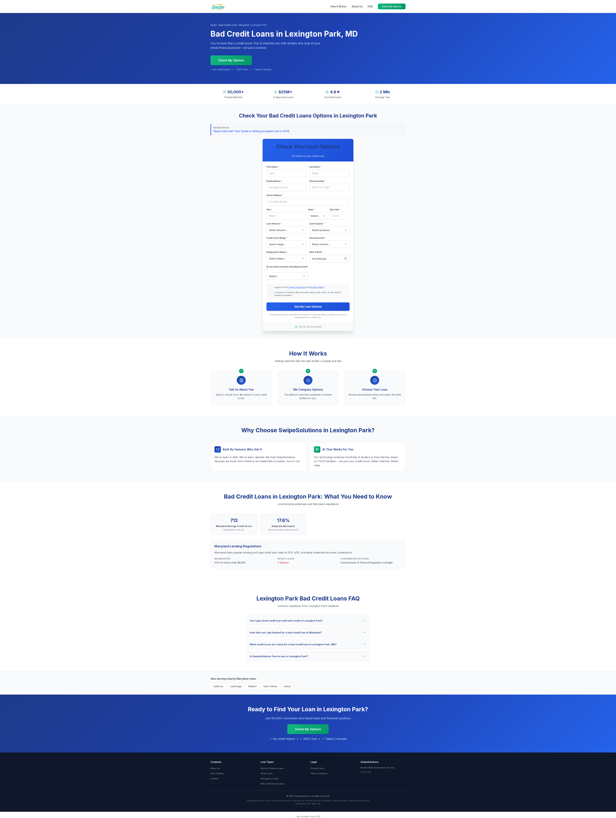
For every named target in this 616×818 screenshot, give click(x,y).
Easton (287, 686)
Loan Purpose (317, 223)
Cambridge (236, 686)
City (269, 209)
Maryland (244, 25)
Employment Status (277, 252)
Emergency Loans (269, 778)
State (311, 209)
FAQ (370, 6)
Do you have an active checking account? (287, 268)
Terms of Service (296, 287)
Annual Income (317, 238)
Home (213, 25)
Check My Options (392, 6)
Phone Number (317, 181)
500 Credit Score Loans (272, 783)
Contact (214, 778)
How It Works (338, 6)
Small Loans (267, 773)
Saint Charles (270, 686)
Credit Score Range (276, 238)
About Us (357, 6)
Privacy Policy (317, 287)
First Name (272, 166)
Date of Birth (316, 252)
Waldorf (252, 686)
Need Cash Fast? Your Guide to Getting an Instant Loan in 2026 (251, 131)
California (218, 686)
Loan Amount (273, 223)
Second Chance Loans (272, 768)
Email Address (274, 181)
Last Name (315, 166)
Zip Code (335, 209)
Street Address (274, 195)
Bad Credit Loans (228, 25)
